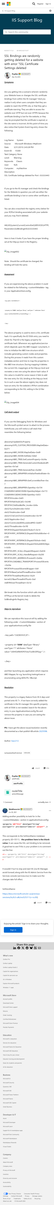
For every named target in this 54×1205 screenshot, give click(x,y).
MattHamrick (14, 809)
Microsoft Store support (10, 1007)
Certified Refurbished (9, 1019)
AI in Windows (7, 979)
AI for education (8, 1067)
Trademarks (17, 1198)
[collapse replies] (27, 807)
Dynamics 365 (7, 1087)
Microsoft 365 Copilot (9, 1103)
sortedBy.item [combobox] (43, 802)
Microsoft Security (8, 1083)
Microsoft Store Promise (10, 1023)
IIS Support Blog (10, 11)
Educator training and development (13, 1059)
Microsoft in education (10, 1039)
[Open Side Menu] (3, 4)
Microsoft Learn (8, 1126)
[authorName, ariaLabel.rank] (7, 75)
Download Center (8, 1003)
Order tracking (7, 1015)
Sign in (13, 929)
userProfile (18, 783)
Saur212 (15, 740)
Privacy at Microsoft (9, 1170)
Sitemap (5, 1196)
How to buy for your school (11, 1055)
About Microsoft (8, 1162)
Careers (5, 1158)
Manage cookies (37, 1196)
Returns (5, 1011)
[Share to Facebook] (18, 947)
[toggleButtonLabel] (50, 10)
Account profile (7, 999)
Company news (7, 1166)
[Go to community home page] (9, 4)
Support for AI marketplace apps (13, 1130)
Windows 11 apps (8, 987)
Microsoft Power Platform (10, 1095)
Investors (6, 1174)
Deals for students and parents (12, 1063)
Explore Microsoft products (11, 983)
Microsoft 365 (7, 1091)
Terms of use (7, 1198)
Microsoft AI (6, 1079)
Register (40, 4)
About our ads (7, 1201)
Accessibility (7, 1182)
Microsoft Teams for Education (12, 1047)
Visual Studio (7, 1146)
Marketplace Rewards (9, 1142)
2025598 (43, 731)
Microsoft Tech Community (11, 1134)
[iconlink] (7, 792)
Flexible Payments (8, 1027)
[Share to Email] (39, 947)
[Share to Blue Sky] (31, 947)
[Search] (33, 3)
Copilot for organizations (10, 971)
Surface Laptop (7, 963)
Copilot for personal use (10, 975)
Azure (5, 1118)
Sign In (48, 4)
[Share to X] (23, 947)
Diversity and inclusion (10, 1178)
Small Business (7, 1107)
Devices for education (9, 1043)
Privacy (27, 1196)
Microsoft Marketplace (10, 1138)
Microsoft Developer (9, 1122)
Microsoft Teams (8, 1099)
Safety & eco (28, 1198)
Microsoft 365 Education (10, 1051)
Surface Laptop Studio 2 (10, 967)
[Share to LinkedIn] (14, 947)
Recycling (37, 1198)
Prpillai (15, 74)
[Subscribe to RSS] (35, 947)
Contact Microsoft (16, 1196)
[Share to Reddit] (27, 947)
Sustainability (7, 1186)
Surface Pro (6, 959)
